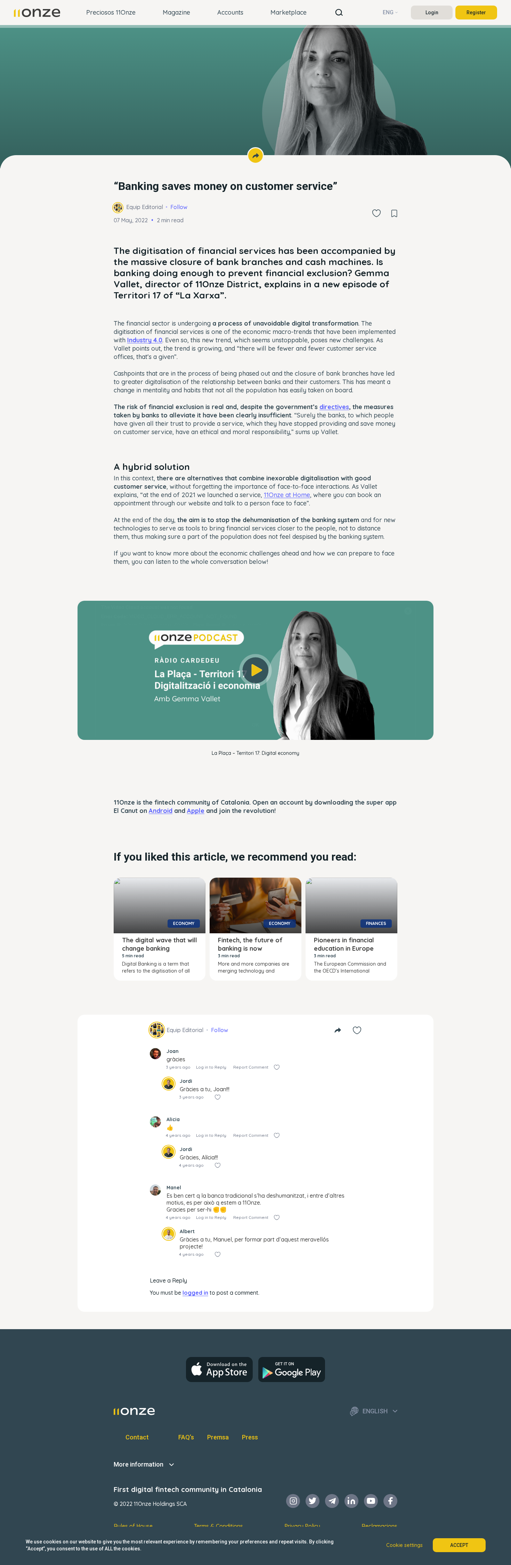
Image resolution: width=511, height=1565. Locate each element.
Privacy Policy (302, 1526)
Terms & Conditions (218, 1526)
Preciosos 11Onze (111, 12)
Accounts (230, 12)
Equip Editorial (144, 206)
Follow (178, 206)
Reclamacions (379, 1526)
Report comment (250, 1067)
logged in (195, 1292)
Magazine (176, 12)
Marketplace (288, 12)
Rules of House (133, 1526)
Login (431, 12)
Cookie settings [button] (404, 1545)
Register (476, 12)
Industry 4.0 (144, 340)
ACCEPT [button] (459, 1545)
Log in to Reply (211, 1067)
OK (255, 725)
